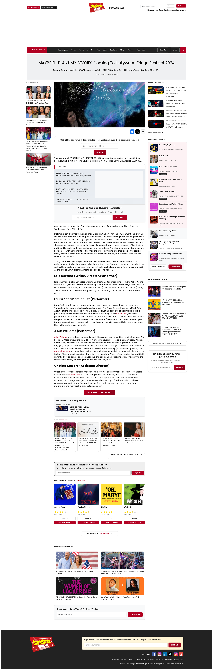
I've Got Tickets (64, 522)
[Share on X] (137, 131)
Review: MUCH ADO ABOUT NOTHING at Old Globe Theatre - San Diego (73, 182)
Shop (122, 50)
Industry (90, 50)
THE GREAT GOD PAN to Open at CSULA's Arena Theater (72, 200)
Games (130, 50)
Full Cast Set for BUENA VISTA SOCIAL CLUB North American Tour (37, 116)
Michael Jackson (62, 351)
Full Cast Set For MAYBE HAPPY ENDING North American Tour (37, 96)
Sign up (179, 367)
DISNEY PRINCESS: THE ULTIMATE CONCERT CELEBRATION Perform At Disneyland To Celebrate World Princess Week (38, 140)
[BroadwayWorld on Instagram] (159, 654)
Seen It (65, 518)
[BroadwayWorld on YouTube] (181, 654)
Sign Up (99, 152)
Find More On (98, 533)
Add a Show (175, 267)
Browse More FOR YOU (165, 343)
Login (175, 50)
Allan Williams (65, 331)
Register (163, 50)
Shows (81, 50)
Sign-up (171, 6)
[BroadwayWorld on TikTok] (170, 654)
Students (113, 50)
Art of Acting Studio (75, 400)
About (123, 659)
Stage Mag (140, 50)
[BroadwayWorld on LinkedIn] (165, 654)
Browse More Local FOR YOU (126, 454)
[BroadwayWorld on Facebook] (154, 654)
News (73, 50)
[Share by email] (143, 131)
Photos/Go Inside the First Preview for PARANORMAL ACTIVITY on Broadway (176, 124)
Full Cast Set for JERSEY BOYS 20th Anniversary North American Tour (37, 164)
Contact (131, 659)
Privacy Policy (177, 664)
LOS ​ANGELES (116, 8)
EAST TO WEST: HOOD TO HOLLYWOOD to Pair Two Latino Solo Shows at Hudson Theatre (72, 191)
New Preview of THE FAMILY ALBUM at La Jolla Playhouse (175, 103)
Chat (98, 50)
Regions (159, 659)
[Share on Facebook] (132, 131)
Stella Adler (121, 313)
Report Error (178, 660)
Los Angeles (63, 50)
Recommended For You (158, 279)
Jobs (105, 50)
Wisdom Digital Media (145, 664)
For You (64, 420)
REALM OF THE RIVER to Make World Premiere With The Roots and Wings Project (73, 174)
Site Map (168, 659)
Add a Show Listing (49, 7)
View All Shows (158, 267)
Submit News (149, 659)
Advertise (115, 659)
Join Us (139, 659)
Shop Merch (34, 7)
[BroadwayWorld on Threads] (176, 654)
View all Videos (154, 132)
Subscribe (135, 614)
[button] (183, 50)
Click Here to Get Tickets (100, 392)
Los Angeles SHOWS (156, 139)
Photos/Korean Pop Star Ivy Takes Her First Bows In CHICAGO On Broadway (176, 113)
